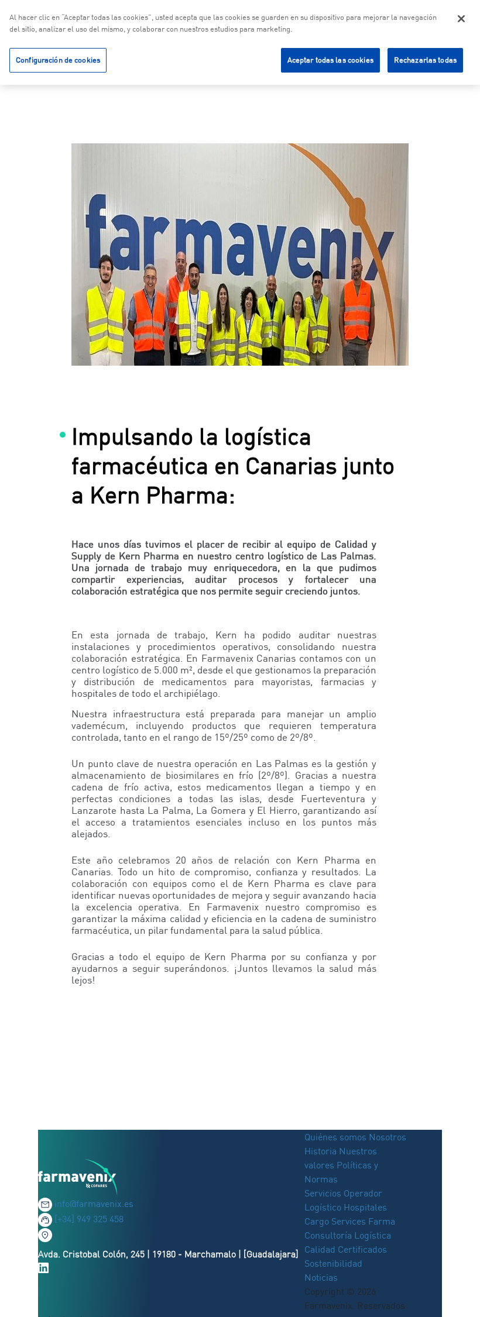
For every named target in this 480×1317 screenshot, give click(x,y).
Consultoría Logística (347, 1235)
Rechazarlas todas (425, 59)
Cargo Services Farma (349, 1221)
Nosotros (387, 1137)
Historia (320, 1151)
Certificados (362, 1249)
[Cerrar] (461, 19)
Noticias (321, 1277)
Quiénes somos (336, 1137)
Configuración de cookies (58, 59)
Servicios (324, 1193)
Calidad (321, 1249)
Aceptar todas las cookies (330, 59)
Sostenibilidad (333, 1263)
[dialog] (240, 42)
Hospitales (365, 1207)
